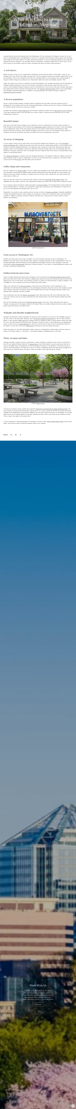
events (19, 159)
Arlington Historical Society (48, 88)
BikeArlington (30, 326)
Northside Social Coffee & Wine (54, 179)
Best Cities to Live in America (63, 110)
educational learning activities (12, 92)
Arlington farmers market (34, 302)
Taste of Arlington (25, 286)
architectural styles (40, 127)
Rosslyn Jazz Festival (29, 295)
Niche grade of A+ (24, 110)
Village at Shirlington (12, 156)
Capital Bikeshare (24, 324)
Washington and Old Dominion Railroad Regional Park (52, 409)
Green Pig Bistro (43, 185)
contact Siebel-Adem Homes (55, 421)
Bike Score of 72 (24, 320)
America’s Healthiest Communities (44, 318)
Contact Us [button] (38, 1004)
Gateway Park (34, 344)
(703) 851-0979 (68, 3)
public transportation (18, 264)
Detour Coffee (22, 170)
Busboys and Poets (52, 192)
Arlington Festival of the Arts (58, 277)
